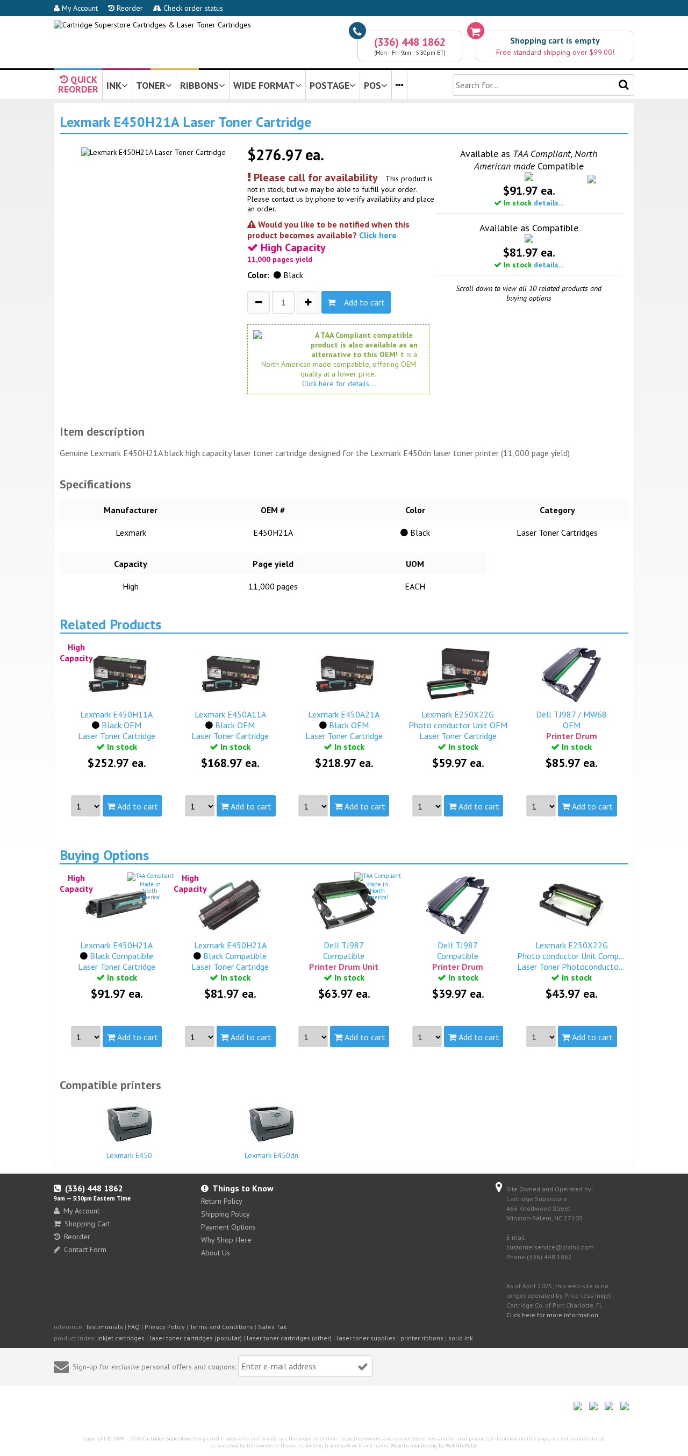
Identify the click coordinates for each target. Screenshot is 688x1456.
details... (548, 203)
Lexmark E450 (129, 1155)
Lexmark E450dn (271, 1155)
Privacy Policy (165, 1327)
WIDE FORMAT (264, 85)
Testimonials (104, 1327)
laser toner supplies (366, 1338)
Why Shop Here (226, 1240)
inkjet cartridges (121, 1338)
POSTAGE (329, 85)
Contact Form (85, 1249)
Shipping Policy (225, 1214)
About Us (215, 1253)
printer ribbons (421, 1338)
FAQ (134, 1327)
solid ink (460, 1338)
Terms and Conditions (221, 1327)
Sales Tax (272, 1327)
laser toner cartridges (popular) (195, 1338)
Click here (378, 235)
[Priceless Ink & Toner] (152, 25)
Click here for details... (338, 383)
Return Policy (221, 1201)
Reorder (128, 8)
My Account (79, 8)
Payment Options (228, 1227)
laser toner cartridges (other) (289, 1338)
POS (372, 85)
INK (113, 85)
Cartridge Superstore (166, 1438)
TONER (151, 85)
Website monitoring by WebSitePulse (433, 1445)
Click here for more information (552, 1315)
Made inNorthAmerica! (150, 890)
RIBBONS (199, 85)
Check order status (192, 8)
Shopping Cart (87, 1223)
